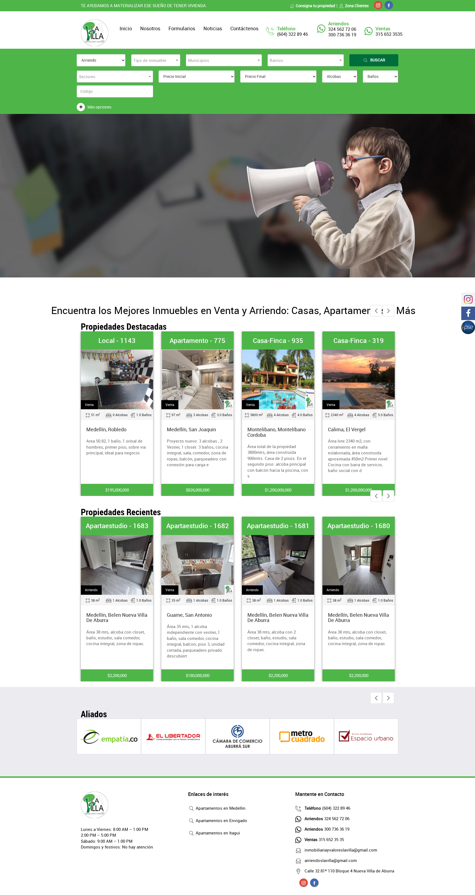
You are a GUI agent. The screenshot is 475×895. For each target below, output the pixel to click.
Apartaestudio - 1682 (197, 525)
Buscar (377, 59)
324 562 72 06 (327, 818)
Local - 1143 (117, 340)
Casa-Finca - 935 (278, 340)
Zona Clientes (357, 5)
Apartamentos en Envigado (221, 820)
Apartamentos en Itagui (217, 833)
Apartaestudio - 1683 (117, 525)
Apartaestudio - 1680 (358, 525)
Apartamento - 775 (197, 340)
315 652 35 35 (324, 839)
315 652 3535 (388, 34)
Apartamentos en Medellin (220, 808)
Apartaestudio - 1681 (278, 525)
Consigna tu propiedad (315, 5)
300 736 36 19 (327, 829)
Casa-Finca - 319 (358, 340)
